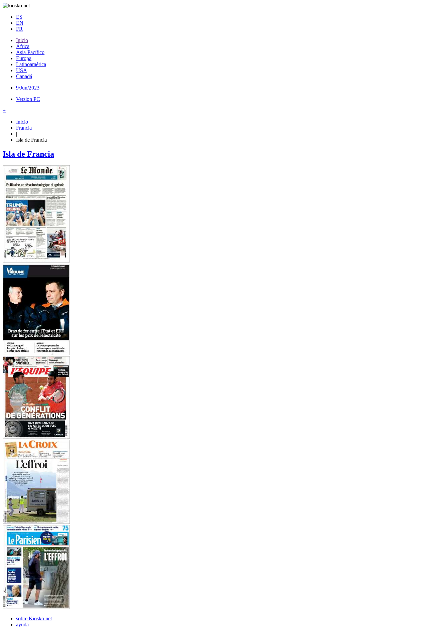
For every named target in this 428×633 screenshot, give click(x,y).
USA (21, 70)
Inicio (22, 40)
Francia (24, 128)
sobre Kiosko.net (34, 618)
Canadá (24, 76)
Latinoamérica (31, 64)
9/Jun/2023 (27, 88)
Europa (23, 58)
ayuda (22, 624)
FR (19, 29)
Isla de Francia (28, 154)
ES (19, 17)
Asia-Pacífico (30, 52)
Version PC (28, 99)
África (22, 46)
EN (19, 23)
